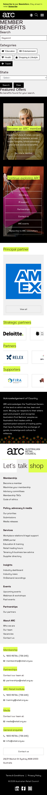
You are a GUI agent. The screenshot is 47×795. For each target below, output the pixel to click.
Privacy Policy (34, 775)
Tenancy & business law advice (18, 552)
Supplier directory (12, 556)
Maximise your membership (17, 487)
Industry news (10, 574)
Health (7, 57)
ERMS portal (9, 540)
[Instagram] (30, 788)
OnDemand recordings (14, 578)
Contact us (8, 638)
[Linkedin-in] (17, 788)
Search (6, 85)
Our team (7, 629)
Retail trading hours (13, 548)
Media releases (10, 521)
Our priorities (9, 513)
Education (9, 51)
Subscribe (12, 6)
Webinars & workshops (14, 595)
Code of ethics (10, 499)
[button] (42, 15)
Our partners (9, 612)
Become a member (12, 483)
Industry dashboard (13, 570)
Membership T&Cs (12, 495)
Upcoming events (12, 591)
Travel (7, 64)
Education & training (13, 544)
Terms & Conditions (15, 775)
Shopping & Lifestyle (27, 57)
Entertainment (29, 51)
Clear (18, 85)
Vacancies (8, 633)
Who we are (9, 625)
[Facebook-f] (23, 788)
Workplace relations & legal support (21, 535)
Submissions (9, 517)
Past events (9, 599)
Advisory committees (13, 491)
